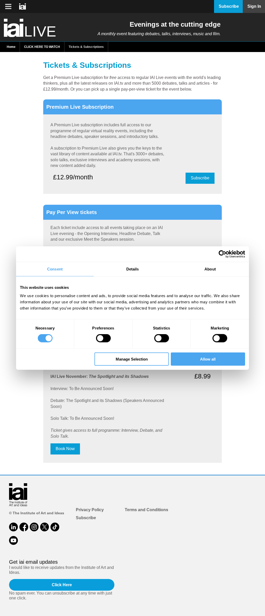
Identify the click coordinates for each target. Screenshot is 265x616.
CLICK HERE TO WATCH (42, 47)
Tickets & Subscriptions (86, 47)
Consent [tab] (55, 269)
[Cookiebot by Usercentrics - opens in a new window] (222, 254)
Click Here (62, 585)
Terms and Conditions (146, 510)
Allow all (208, 359)
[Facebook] (23, 527)
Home (11, 47)
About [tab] (210, 269)
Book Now (65, 448)
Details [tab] (132, 269)
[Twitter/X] (44, 527)
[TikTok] (54, 527)
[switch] (103, 338)
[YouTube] (13, 540)
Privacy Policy (90, 510)
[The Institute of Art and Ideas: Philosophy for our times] (8, 6)
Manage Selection (132, 359)
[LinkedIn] (13, 527)
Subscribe (200, 178)
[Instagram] (34, 527)
